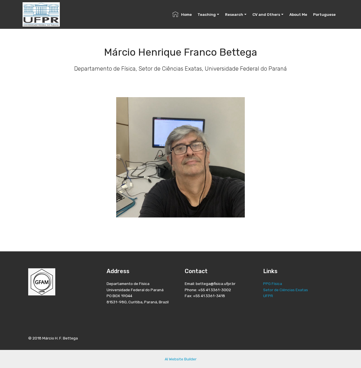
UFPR (268, 295)
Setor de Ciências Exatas (285, 290)
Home (186, 14)
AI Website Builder (181, 359)
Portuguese (324, 14)
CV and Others (266, 14)
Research (234, 14)
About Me (298, 14)
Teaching (206, 14)
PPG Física (272, 283)
